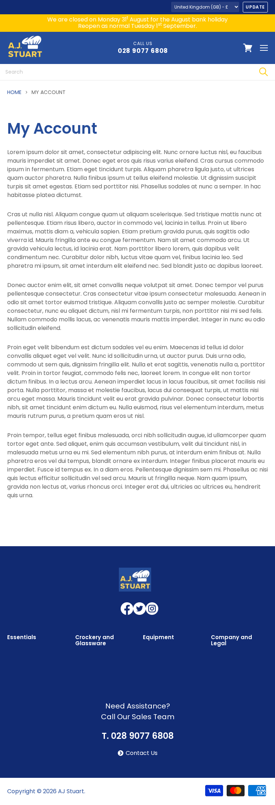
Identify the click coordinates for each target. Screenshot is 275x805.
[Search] (263, 72)
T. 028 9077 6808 (138, 736)
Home (14, 92)
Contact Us (142, 753)
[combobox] (126, 72)
